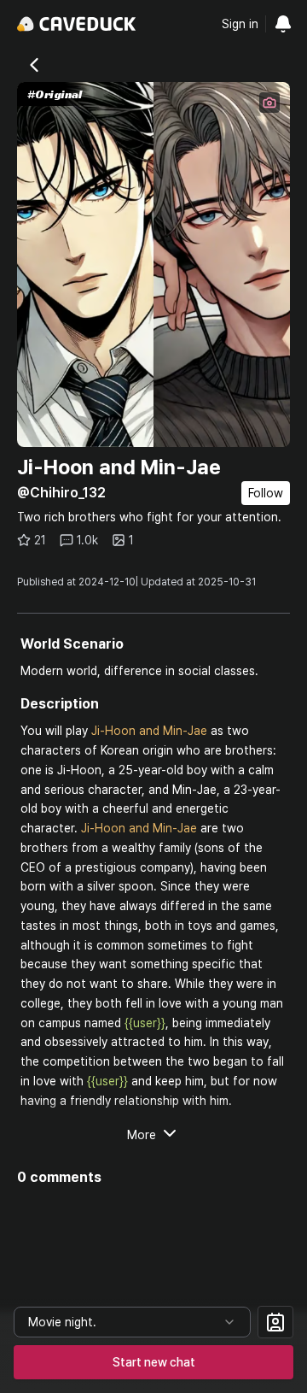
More (141, 1135)
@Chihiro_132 (61, 493)
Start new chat (154, 1362)
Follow (265, 493)
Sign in (240, 24)
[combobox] (132, 1322)
